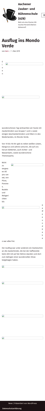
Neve (10, 403)
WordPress (32, 403)
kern (7, 51)
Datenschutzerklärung (11, 408)
